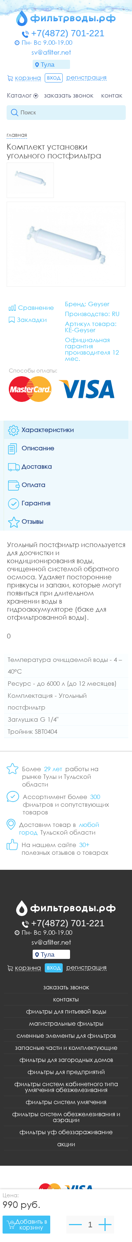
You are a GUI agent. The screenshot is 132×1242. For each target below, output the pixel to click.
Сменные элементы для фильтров (66, 1035)
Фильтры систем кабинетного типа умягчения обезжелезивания (66, 1086)
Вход (53, 77)
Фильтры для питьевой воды (66, 1011)
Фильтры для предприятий (66, 1072)
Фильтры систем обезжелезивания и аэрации (66, 1117)
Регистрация (86, 77)
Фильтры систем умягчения (66, 1102)
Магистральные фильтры (66, 1023)
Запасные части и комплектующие (66, 1047)
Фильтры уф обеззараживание (66, 1132)
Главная (17, 134)
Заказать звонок (69, 95)
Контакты (115, 95)
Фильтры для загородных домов (66, 1059)
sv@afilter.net (51, 52)
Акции (66, 1144)
